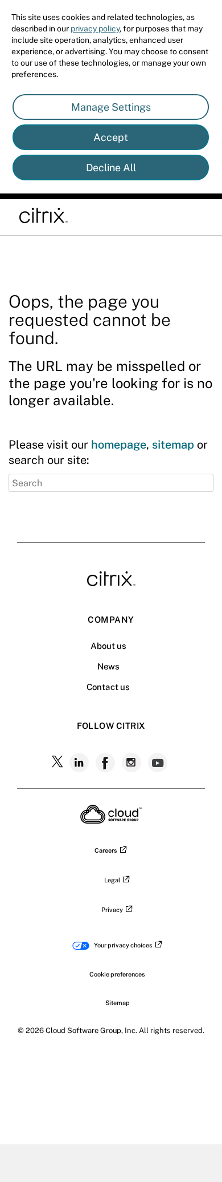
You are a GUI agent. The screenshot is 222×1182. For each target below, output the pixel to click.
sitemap (173, 444)
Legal (112, 880)
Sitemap (117, 1002)
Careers (105, 850)
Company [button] (111, 619)
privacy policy (95, 28)
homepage (118, 444)
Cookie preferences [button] (117, 974)
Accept (110, 137)
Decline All (111, 168)
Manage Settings (111, 107)
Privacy (112, 909)
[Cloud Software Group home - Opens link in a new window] (111, 820)
